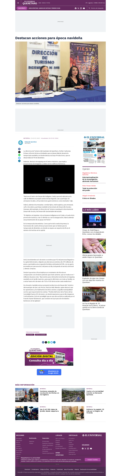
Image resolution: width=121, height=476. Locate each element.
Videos (44, 3)
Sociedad (19, 438)
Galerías (31, 441)
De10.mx (71, 440)
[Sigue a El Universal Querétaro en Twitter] (78, 8)
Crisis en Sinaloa (88, 198)
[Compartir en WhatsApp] (19, 155)
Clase (70, 442)
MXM (40, 3)
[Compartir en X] (19, 152)
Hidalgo (58, 444)
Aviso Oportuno (33, 8)
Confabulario (72, 448)
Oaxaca (58, 440)
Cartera (18, 446)
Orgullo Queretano (47, 445)
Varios (57, 464)
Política (18, 444)
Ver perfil (28, 143)
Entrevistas (45, 441)
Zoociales (45, 451)
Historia (76, 469)
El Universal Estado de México (61, 447)
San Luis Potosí (60, 438)
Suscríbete (22, 8)
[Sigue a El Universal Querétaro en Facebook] (76, 8)
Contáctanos (35, 469)
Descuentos (72, 454)
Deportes (18, 452)
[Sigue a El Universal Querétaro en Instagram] (81, 8)
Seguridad (19, 440)
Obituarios (72, 452)
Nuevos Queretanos (48, 453)
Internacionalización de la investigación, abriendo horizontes (90, 179)
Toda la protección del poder (89, 189)
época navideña (40, 334)
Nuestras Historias (47, 443)
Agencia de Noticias (45, 8)
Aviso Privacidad (68, 469)
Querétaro (30, 334)
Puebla (58, 442)
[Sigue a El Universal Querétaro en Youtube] (84, 8)
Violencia (52, 469)
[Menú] (18, 3)
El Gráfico (72, 438)
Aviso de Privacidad (70, 461)
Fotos (48, 3)
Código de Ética (44, 469)
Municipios (19, 450)
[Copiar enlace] (19, 161)
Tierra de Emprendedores (47, 448)
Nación (18, 442)
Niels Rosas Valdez (89, 186)
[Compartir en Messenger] (19, 158)
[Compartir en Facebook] (19, 149)
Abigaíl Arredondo (88, 195)
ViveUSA (71, 444)
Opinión (86, 169)
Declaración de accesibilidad (88, 469)
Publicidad (60, 469)
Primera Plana (55, 8)
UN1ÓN (71, 446)
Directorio (27, 469)
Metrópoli (26, 138)
